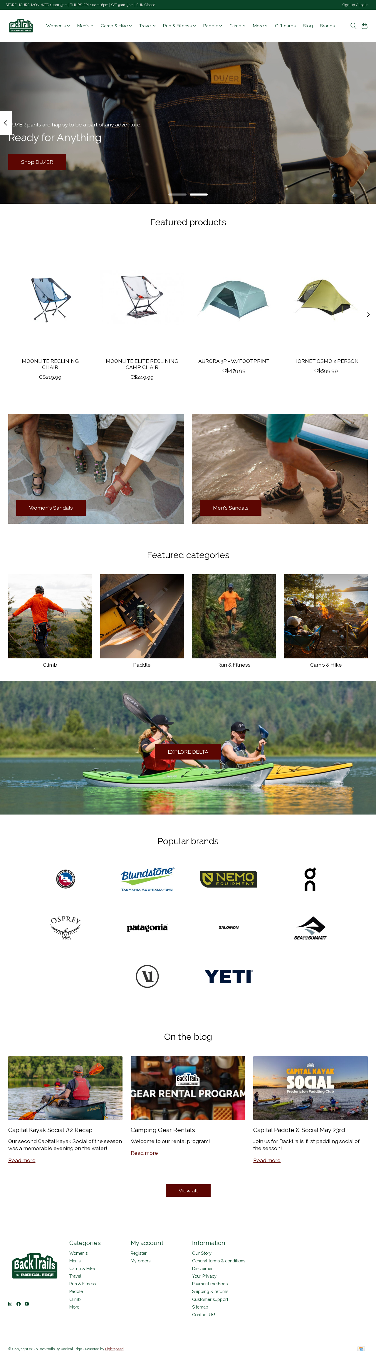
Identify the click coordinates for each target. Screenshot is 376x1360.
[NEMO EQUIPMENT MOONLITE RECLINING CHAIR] (50, 297)
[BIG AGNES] (66, 879)
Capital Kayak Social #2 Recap (50, 1130)
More (74, 1306)
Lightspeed (114, 1349)
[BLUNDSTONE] (147, 879)
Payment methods (210, 1283)
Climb (50, 665)
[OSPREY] (66, 928)
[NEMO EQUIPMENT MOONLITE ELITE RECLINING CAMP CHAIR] (142, 297)
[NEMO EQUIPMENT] (229, 879)
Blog (308, 26)
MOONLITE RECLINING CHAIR (49, 364)
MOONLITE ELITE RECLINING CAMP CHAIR (142, 364)
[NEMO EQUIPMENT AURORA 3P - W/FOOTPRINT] (234, 297)
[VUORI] (147, 977)
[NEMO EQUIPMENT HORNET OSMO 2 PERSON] (326, 297)
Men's (74, 1260)
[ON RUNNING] (310, 879)
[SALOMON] (229, 928)
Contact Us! (203, 1314)
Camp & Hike (326, 665)
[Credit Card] (361, 1349)
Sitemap (200, 1306)
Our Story (202, 1253)
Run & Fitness (234, 665)
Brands (327, 26)
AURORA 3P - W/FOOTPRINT (234, 361)
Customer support (210, 1299)
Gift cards (285, 26)
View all (188, 1190)
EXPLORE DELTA (188, 752)
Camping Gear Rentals (163, 1130)
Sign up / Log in (355, 5)
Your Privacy (204, 1276)
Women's (78, 1253)
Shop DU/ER (37, 162)
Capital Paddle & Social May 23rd (299, 1130)
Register (139, 1253)
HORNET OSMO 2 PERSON (326, 361)
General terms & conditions (218, 1260)
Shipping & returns (210, 1291)
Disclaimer (202, 1268)
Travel (75, 1276)
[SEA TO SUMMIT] (310, 928)
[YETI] (229, 977)
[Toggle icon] (353, 26)
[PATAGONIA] (147, 928)
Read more (22, 1160)
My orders (140, 1260)
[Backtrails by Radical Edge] (21, 26)
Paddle (142, 665)
